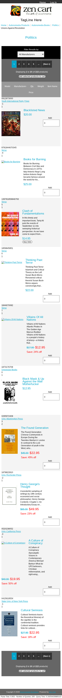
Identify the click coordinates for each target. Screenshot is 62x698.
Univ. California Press (11, 531)
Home (43, 2)
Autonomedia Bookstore (29, 692)
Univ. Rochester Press (11, 475)
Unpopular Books (9, 370)
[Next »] (46, 64)
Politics (55, 25)
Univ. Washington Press (12, 419)
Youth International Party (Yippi (15, 101)
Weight (41, 86)
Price (31, 92)
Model (7, 86)
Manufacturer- (20, 86)
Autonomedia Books (41, 25)
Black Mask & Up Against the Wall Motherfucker (33, 381)
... (38, 64)
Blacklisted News (34, 110)
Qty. (32, 86)
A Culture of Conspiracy (36, 542)
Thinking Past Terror (33, 261)
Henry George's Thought (30, 485)
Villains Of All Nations (35, 318)
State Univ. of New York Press (14, 601)
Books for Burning (34, 159)
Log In (53, 2)
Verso (4, 150)
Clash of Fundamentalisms (33, 212)
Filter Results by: (31, 49)
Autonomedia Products (19, 25)
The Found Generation (34, 427)
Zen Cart (52, 692)
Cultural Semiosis (32, 610)
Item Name (52, 86)
